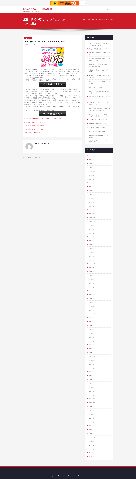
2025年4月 (91, 198)
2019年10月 (92, 445)
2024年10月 (92, 221)
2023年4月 (91, 291)
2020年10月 (92, 406)
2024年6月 (91, 237)
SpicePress (75, 476)
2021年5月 (91, 379)
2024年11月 (92, 217)
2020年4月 (91, 429)
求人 (45, 45)
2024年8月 (91, 229)
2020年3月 (91, 433)
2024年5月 (91, 241)
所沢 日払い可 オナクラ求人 (32, 132)
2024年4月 (91, 244)
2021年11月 (92, 356)
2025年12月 (92, 167)
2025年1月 (91, 210)
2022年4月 (91, 337)
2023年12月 (92, 260)
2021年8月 (91, 368)
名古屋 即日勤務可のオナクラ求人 (98, 127)
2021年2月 (91, 391)
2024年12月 (92, 214)
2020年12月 (92, 399)
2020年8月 (91, 414)
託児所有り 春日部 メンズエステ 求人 (98, 120)
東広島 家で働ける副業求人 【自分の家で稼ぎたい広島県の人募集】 (43, 119)
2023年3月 (91, 294)
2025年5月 (91, 194)
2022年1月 (91, 348)
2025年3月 (91, 202)
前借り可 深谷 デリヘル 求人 (96, 87)
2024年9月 (91, 225)
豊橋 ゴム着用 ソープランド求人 (33, 129)
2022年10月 (92, 314)
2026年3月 (91, 156)
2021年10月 (92, 360)
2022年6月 (91, 329)
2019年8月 (91, 453)
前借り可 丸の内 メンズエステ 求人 (98, 141)
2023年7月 (91, 279)
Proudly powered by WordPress (57, 476)
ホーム (108, 10)
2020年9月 (91, 410)
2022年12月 (92, 306)
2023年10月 (92, 267)
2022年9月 (91, 318)
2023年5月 (91, 287)
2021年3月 (91, 387)
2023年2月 (91, 298)
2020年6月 (91, 422)
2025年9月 (91, 179)
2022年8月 (91, 321)
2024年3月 (91, 248)
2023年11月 (92, 264)
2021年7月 (91, 372)
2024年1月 (91, 256)
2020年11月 (92, 402)
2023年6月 (91, 283)
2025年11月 (92, 171)
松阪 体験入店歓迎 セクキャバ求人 (34, 122)
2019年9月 (91, 449)
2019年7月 (91, 456)
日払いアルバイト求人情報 (37, 8)
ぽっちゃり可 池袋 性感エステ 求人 (98, 49)
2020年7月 (91, 418)
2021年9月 (91, 364)
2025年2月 (91, 206)
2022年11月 (92, 310)
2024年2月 (91, 252)
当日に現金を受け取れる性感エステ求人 (99, 131)
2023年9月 (91, 271)
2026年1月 (91, 163)
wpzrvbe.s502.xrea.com (35, 45)
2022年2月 (91, 345)
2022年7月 (91, 325)
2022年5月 (91, 333)
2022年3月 (91, 341)
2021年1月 (91, 395)
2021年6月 (91, 375)
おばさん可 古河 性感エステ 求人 (97, 123)
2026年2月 (91, 160)
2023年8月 (91, 275)
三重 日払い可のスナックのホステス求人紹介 (100, 19)
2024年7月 (91, 233)
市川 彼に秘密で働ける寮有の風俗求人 (35, 125)
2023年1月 (91, 302)
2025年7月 (91, 187)
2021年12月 (92, 352)
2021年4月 (91, 383)
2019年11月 (92, 441)
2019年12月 (92, 437)
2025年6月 (91, 190)
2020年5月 (91, 426)
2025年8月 (91, 183)
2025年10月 (92, 175)
